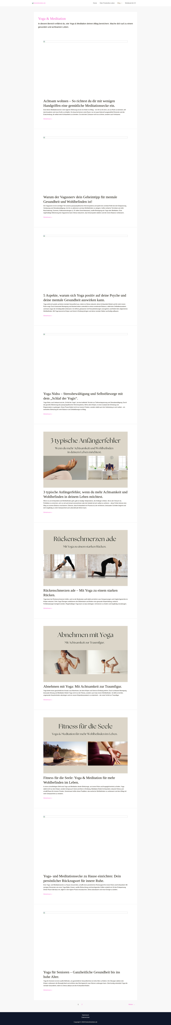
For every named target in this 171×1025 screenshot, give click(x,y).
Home (95, 3)
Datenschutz (86, 1017)
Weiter (132, 1004)
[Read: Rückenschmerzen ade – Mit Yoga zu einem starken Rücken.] (85, 558)
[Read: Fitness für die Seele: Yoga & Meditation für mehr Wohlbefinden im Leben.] (85, 745)
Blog (118, 3)
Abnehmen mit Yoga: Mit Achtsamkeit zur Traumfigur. (82, 686)
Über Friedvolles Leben (107, 3)
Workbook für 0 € (130, 3)
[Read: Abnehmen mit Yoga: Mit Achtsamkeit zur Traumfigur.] (85, 654)
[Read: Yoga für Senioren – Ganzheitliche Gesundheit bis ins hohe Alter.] (85, 939)
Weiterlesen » (47, 119)
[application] (121, 3)
